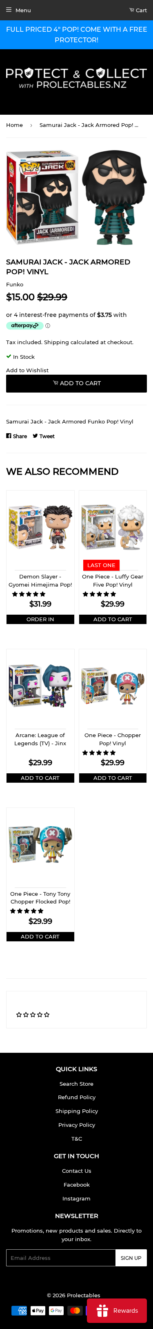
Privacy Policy (76, 1125)
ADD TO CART (112, 619)
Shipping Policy (76, 1111)
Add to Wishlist (27, 370)
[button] (29, 594)
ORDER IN (40, 619)
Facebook (77, 1184)
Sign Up (131, 1258)
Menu (23, 10)
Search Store (76, 1083)
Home (14, 125)
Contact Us (76, 1171)
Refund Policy (76, 1097)
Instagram (76, 1198)
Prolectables (83, 1295)
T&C (76, 1138)
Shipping (56, 342)
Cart (140, 10)
